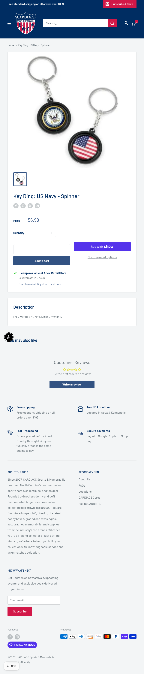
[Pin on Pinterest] (23, 205)
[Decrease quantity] (32, 233)
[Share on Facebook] (16, 205)
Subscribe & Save (122, 4)
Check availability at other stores (40, 284)
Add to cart (41, 260)
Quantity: (19, 232)
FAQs (82, 485)
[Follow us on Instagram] (17, 636)
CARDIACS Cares (89, 497)
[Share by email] (37, 205)
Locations (85, 491)
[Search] (112, 23)
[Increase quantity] (52, 233)
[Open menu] (9, 23)
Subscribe (20, 611)
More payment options (102, 257)
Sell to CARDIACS (90, 503)
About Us (85, 479)
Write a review (72, 384)
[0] (133, 23)
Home (11, 45)
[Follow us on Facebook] (10, 636)
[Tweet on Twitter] (30, 205)
